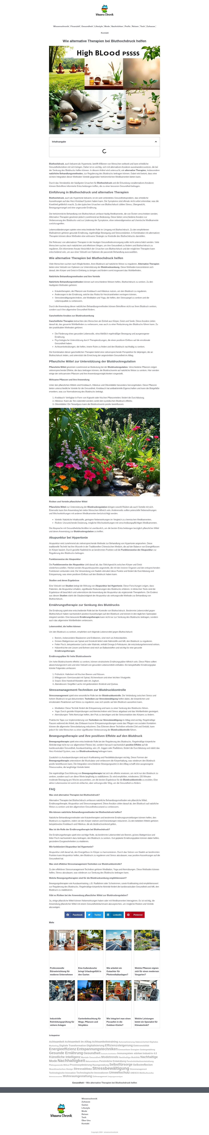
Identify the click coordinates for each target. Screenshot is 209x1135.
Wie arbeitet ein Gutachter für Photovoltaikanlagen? (117, 971)
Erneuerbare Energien (128, 1049)
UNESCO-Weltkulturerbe (142, 1073)
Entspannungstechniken (97, 1049)
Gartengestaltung (147, 1050)
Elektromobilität (141, 1045)
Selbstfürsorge (121, 1064)
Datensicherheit (142, 1042)
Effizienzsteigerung (119, 1045)
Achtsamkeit (56, 1041)
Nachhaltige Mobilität (129, 1057)
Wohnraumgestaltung (77, 1076)
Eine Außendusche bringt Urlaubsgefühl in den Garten (89, 971)
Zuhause (150, 26)
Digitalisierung (95, 1045)
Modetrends (109, 1057)
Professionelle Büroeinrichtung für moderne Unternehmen (61, 971)
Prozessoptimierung (81, 1065)
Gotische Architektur (109, 1053)
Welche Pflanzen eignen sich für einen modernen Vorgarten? (147, 971)
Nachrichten (117, 26)
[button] (156, 142)
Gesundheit (87, 26)
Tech (142, 26)
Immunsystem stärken (129, 1053)
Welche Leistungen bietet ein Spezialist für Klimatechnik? (146, 1021)
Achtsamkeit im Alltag (78, 1041)
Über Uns (86, 1120)
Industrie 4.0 (150, 1053)
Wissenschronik (61, 26)
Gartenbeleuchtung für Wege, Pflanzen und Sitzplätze (89, 1021)
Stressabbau (83, 1068)
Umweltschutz (119, 1072)
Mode (107, 26)
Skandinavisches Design (61, 1069)
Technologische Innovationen (92, 1073)
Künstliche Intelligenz (64, 1057)
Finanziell (75, 26)
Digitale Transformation (72, 1045)
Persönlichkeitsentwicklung (140, 1061)
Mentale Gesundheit (91, 1057)
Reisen (135, 26)
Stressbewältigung (110, 1068)
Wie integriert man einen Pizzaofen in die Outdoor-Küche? (118, 1021)
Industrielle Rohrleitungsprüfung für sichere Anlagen (62, 1021)
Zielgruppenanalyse (115, 1076)
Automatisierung (127, 1042)
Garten (85, 1105)
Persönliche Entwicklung (112, 1061)
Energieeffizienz (62, 1049)
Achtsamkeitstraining (105, 1041)
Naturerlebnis (92, 1061)
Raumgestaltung (100, 1065)
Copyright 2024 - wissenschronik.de (104, 1132)
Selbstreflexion (143, 1064)
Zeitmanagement (100, 1077)
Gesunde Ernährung (66, 1053)
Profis (127, 26)
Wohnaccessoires (55, 1076)
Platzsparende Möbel (59, 1065)
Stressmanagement (138, 1069)
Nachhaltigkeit (71, 1060)
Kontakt (105, 33)
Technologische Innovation (62, 1073)
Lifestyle (98, 26)
